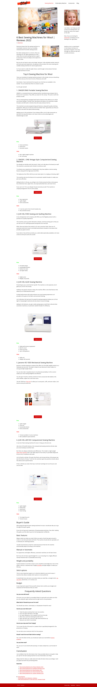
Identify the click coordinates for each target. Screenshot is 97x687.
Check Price (38, 138)
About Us (78, 685)
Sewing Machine (49, 3)
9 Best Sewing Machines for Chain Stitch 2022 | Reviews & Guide (31, 679)
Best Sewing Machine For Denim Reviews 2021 (31, 671)
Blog (78, 3)
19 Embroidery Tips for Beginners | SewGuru (27, 678)
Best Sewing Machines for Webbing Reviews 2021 (32, 668)
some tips (66, 37)
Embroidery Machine (60, 3)
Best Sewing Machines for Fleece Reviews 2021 (31, 667)
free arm (28, 381)
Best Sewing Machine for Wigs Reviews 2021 (31, 670)
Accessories (71, 3)
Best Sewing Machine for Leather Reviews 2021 (32, 673)
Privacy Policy (67, 685)
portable (39, 565)
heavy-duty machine (22, 452)
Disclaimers (73, 685)
